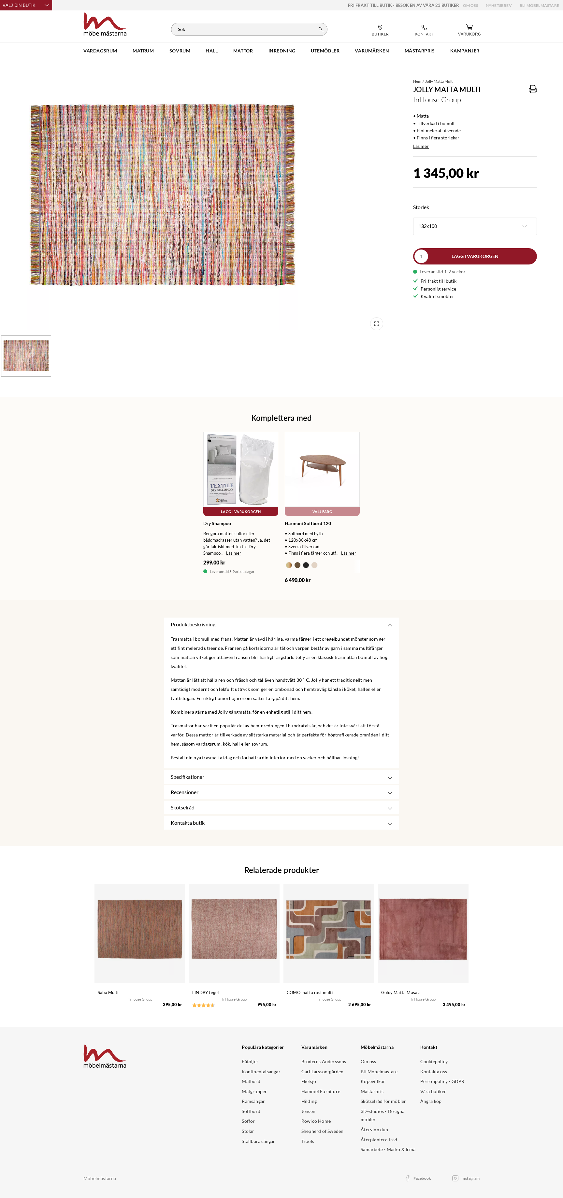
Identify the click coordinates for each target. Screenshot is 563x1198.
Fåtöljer (250, 1061)
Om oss (470, 5)
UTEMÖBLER (325, 50)
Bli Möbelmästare (539, 5)
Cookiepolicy (434, 1061)
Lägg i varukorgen (475, 256)
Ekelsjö (308, 1081)
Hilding (309, 1101)
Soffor (248, 1121)
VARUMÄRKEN (372, 50)
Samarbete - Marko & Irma (388, 1149)
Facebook (422, 1178)
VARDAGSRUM (100, 50)
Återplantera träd (379, 1139)
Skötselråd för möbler (383, 1101)
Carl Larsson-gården (322, 1071)
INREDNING (282, 50)
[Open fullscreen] (376, 323)
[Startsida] (105, 23)
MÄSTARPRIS (420, 50)
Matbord (251, 1081)
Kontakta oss (433, 1071)
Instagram (470, 1178)
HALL (212, 50)
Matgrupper (254, 1091)
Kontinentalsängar (261, 1071)
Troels (307, 1141)
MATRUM (143, 50)
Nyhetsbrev (499, 5)
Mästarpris (372, 1091)
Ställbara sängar (258, 1141)
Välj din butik (19, 5)
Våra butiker (433, 1091)
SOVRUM (180, 50)
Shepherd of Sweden (322, 1131)
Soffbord (251, 1111)
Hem (417, 81)
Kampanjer (465, 50)
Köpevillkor (373, 1081)
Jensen (308, 1111)
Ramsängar (253, 1101)
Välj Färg (322, 511)
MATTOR (243, 50)
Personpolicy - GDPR (442, 1081)
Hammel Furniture (320, 1091)
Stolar (248, 1131)
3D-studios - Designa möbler (382, 1115)
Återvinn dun (374, 1129)
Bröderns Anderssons (323, 1061)
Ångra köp (431, 1101)
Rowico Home (316, 1121)
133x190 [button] (428, 226)
